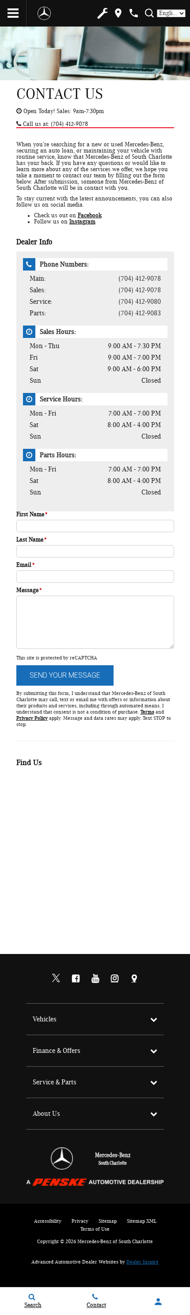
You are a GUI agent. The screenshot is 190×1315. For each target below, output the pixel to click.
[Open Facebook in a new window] (75, 978)
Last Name (31, 540)
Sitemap (108, 1221)
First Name (32, 514)
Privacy (80, 1221)
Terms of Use (95, 1229)
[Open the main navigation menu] (13, 13)
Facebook (90, 215)
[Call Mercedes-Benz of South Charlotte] (133, 13)
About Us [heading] (46, 1113)
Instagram (82, 222)
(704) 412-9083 (139, 313)
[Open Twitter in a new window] (56, 978)
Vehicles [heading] (45, 1019)
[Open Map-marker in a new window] (134, 978)
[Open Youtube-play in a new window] (95, 978)
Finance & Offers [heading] (56, 1050)
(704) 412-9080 (139, 301)
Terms (147, 711)
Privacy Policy (32, 718)
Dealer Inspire (142, 1261)
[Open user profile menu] (158, 1301)
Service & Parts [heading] (54, 1082)
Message (29, 590)
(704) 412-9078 (139, 278)
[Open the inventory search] (149, 13)
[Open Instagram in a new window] (114, 978)
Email (25, 565)
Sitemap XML (141, 1221)
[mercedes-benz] (44, 13)
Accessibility (47, 1221)
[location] (118, 13)
